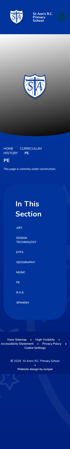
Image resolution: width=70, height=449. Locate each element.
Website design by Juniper (35, 369)
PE (27, 153)
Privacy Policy (51, 344)
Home (8, 148)
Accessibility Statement (17, 344)
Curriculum (31, 148)
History (11, 153)
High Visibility (45, 340)
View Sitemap (17, 340)
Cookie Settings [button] (35, 348)
